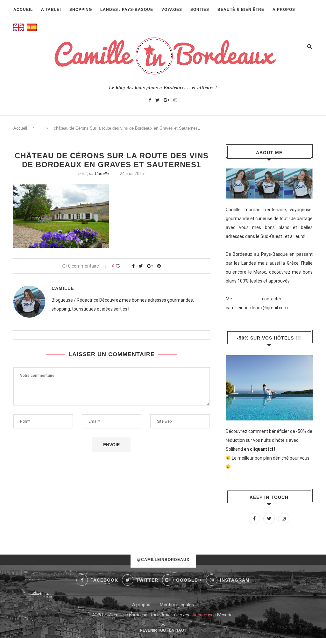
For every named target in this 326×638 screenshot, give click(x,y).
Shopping (80, 9)
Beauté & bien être (240, 9)
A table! (51, 9)
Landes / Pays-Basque (126, 9)
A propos (284, 9)
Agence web (204, 614)
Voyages (171, 9)
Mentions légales (177, 604)
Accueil (23, 9)
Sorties (199, 9)
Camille (102, 173)
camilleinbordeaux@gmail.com (257, 307)
